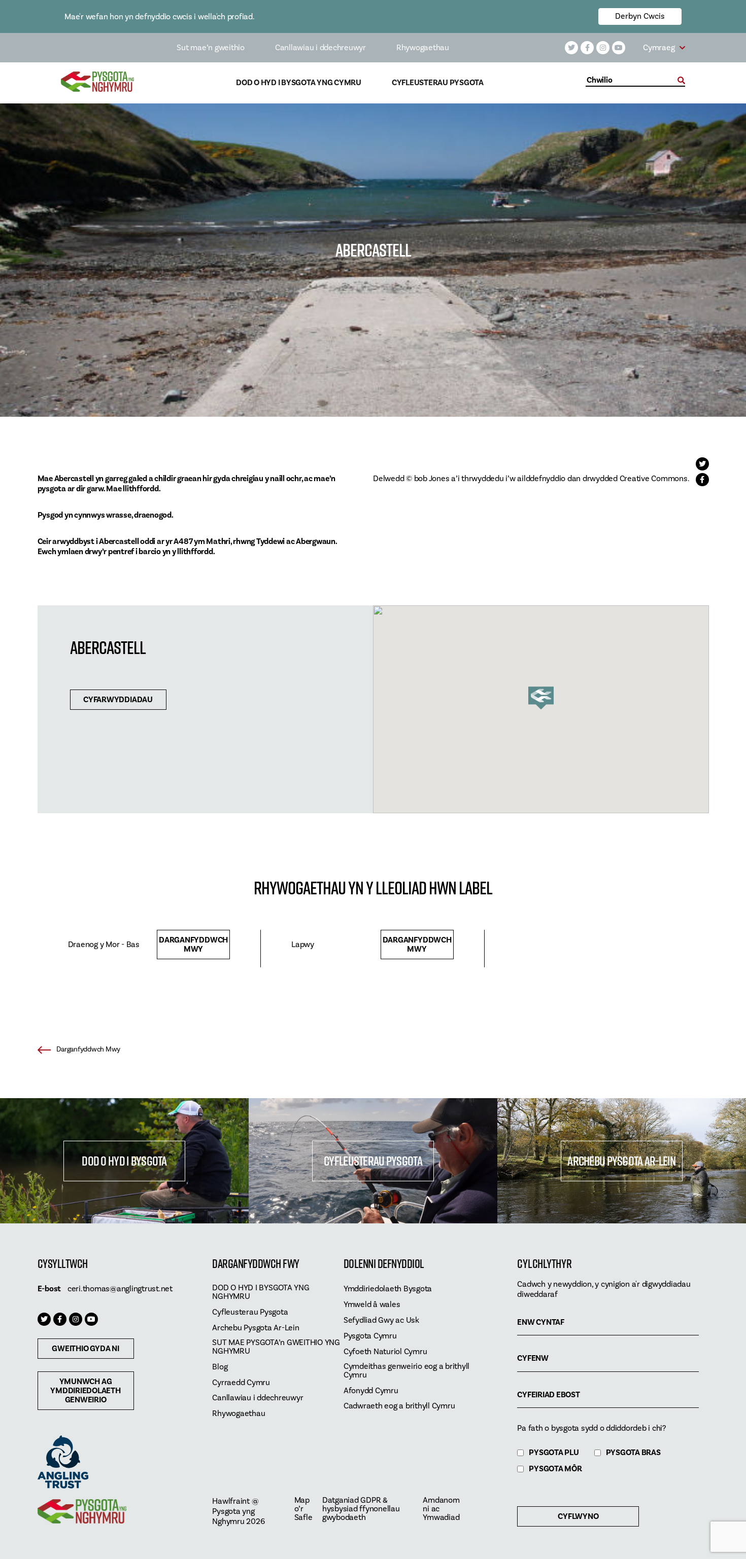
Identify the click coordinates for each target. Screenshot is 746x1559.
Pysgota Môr (555, 1469)
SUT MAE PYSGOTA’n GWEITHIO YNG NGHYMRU (276, 1347)
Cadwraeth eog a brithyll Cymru (399, 1406)
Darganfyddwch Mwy (193, 944)
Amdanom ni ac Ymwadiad (441, 1509)
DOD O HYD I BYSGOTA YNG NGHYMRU (260, 1292)
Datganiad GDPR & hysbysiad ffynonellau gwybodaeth (361, 1509)
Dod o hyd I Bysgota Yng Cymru (298, 83)
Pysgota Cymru (370, 1336)
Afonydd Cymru (371, 1391)
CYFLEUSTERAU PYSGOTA (373, 1160)
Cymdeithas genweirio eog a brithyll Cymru (406, 1371)
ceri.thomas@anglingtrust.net (120, 1289)
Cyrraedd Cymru (241, 1383)
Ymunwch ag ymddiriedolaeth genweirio (85, 1390)
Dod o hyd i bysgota (124, 1160)
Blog (219, 1367)
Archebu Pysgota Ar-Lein (621, 1160)
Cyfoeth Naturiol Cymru (385, 1352)
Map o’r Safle (303, 1509)
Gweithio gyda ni (85, 1349)
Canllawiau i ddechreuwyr (320, 48)
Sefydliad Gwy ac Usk (381, 1320)
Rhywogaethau (422, 48)
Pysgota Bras (633, 1452)
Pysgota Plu (554, 1452)
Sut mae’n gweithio (211, 48)
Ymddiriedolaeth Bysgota (388, 1289)
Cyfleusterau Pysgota (438, 83)
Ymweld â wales (372, 1304)
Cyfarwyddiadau (118, 700)
